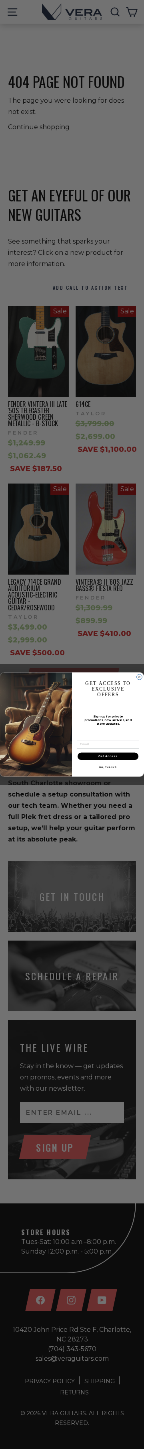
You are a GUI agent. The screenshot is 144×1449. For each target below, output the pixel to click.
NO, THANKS (108, 767)
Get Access (108, 756)
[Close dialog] (139, 677)
